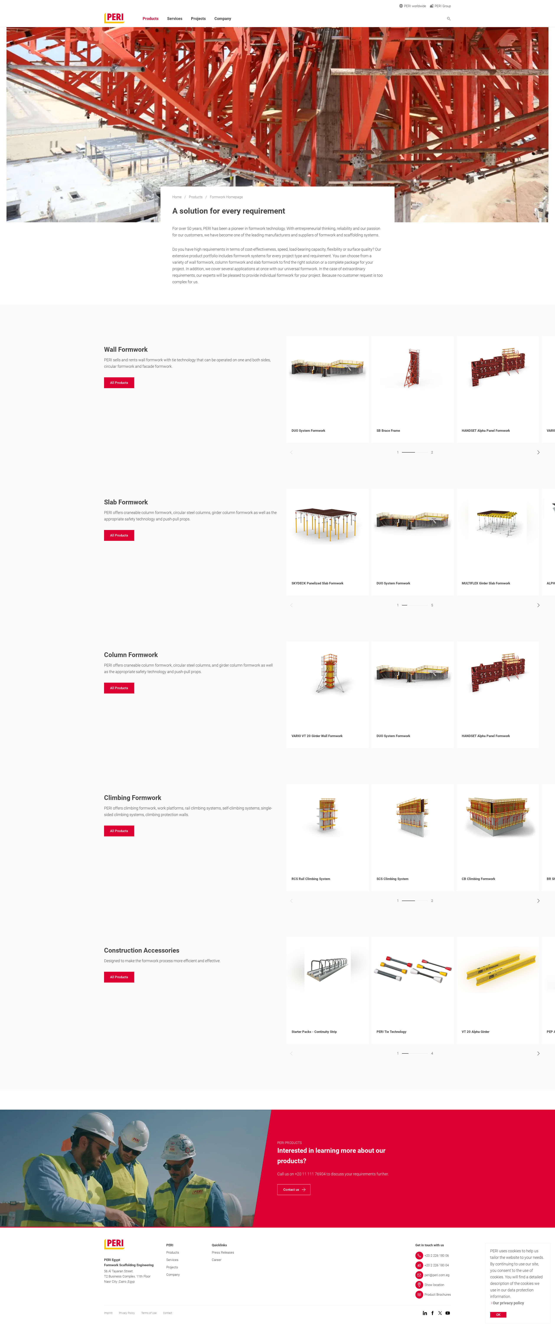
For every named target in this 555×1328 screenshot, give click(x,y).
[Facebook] (432, 1313)
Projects (198, 18)
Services (174, 18)
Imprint (108, 1313)
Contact (167, 1313)
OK (498, 1315)
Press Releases (223, 1252)
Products (196, 197)
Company (222, 18)
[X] (440, 1313)
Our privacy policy (508, 1303)
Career (216, 1260)
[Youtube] (447, 1313)
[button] (119, 382)
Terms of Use (149, 1313)
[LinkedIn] (425, 1313)
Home (177, 197)
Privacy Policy (127, 1313)
